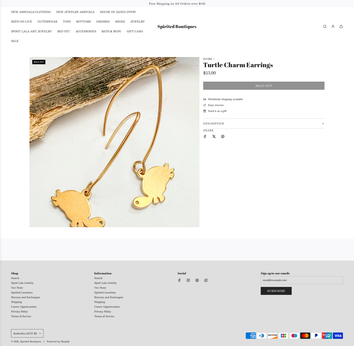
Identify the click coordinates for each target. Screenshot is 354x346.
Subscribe (276, 291)
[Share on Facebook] (205, 137)
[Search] (325, 26)
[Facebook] (179, 280)
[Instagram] (188, 280)
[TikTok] (206, 280)
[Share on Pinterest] (223, 137)
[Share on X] (214, 137)
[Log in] (333, 26)
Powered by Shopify (58, 341)
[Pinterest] (197, 280)
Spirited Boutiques (176, 26)
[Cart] (341, 26)
